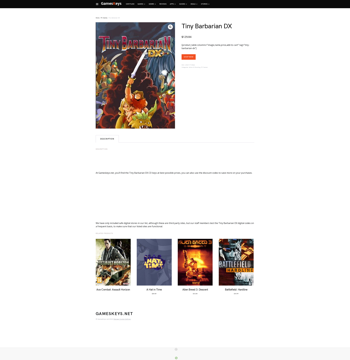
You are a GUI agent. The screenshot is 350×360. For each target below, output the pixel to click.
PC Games (104, 18)
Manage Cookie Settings (122, 319)
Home (97, 18)
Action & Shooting (194, 67)
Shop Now (188, 57)
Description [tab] (107, 139)
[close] (176, 349)
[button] (170, 26)
